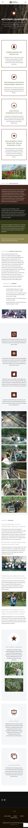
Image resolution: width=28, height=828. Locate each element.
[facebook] (2, 800)
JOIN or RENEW (7, 816)
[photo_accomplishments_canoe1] (14, 504)
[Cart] (2, 2)
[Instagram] (14, 811)
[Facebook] (13, 811)
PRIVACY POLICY (14, 817)
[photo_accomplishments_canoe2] (14, 487)
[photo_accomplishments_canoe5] (14, 453)
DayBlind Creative (14, 824)
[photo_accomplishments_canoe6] (14, 419)
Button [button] (14, 696)
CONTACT (22, 816)
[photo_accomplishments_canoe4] (14, 470)
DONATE (15, 816)
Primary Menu (25, 2)
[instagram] (5, 800)
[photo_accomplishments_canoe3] (14, 436)
